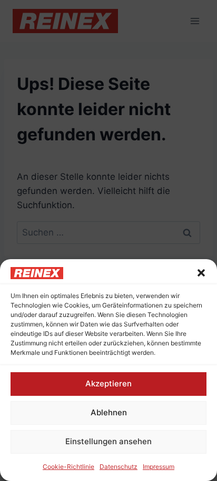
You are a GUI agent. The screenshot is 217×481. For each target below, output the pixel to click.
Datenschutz (118, 466)
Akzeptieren (108, 383)
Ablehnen (109, 412)
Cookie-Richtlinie (68, 466)
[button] (201, 273)
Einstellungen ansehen (108, 441)
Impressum (158, 466)
